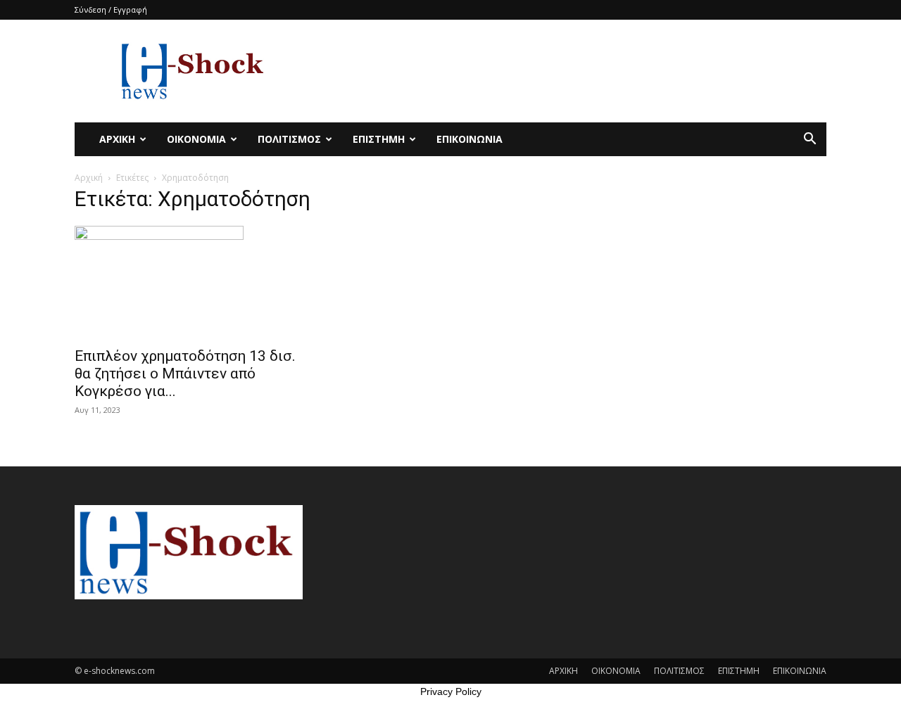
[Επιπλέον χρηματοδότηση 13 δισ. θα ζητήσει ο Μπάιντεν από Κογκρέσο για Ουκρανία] (189, 282)
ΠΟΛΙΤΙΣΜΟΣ (289, 139)
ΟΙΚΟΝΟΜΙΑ (196, 139)
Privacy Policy (450, 691)
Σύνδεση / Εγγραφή (111, 9)
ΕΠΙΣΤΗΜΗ (379, 139)
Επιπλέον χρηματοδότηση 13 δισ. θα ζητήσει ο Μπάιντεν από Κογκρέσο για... (185, 374)
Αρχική (89, 178)
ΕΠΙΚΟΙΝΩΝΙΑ (469, 139)
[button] (809, 140)
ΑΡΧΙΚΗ (117, 139)
